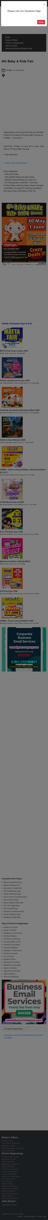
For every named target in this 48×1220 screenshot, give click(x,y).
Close (41, 22)
